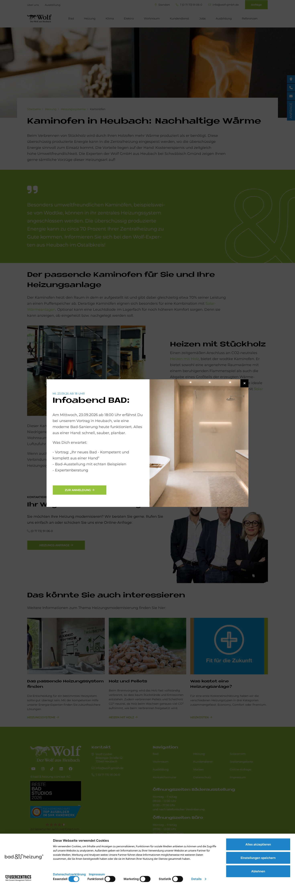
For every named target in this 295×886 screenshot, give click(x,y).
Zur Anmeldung (78, 490)
